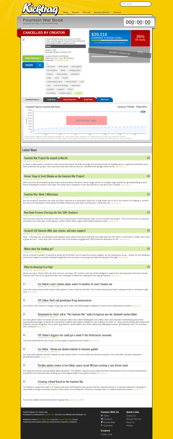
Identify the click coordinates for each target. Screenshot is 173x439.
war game (51, 66)
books (65, 78)
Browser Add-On (101, 12)
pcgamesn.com (55, 368)
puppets (50, 89)
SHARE (29, 65)
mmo (57, 78)
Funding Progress (32, 100)
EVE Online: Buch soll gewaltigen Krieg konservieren (64, 300)
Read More (121, 167)
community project (54, 82)
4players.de (54, 316)
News (65, 12)
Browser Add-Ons (133, 419)
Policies (129, 425)
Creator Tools (106, 434)
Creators (117, 12)
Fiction (48, 46)
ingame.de (53, 302)
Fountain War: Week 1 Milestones (41, 194)
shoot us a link (76, 399)
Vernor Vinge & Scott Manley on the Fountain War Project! (54, 176)
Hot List (86, 12)
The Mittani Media (61, 60)
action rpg (75, 85)
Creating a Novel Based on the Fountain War (60, 381)
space (63, 70)
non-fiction (51, 93)
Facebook (108, 419)
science (50, 74)
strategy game (74, 70)
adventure (75, 74)
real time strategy (61, 85)
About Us (130, 422)
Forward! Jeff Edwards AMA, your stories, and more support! (55, 230)
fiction (70, 89)
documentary (62, 74)
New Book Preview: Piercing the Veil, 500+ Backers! (51, 212)
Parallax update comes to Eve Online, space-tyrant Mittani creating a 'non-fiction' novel (83, 365)
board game (76, 66)
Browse (75, 12)
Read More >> (120, 59)
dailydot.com (54, 337)
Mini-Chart (105, 100)
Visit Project (33, 58)
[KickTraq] (40, 9)
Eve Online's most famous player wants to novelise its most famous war (75, 284)
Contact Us (131, 416)
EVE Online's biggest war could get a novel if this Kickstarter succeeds (75, 335)
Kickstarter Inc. (49, 415)
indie (49, 78)
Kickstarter (108, 425)
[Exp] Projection (70, 100)
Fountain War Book (65, 419)
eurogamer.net (55, 286)
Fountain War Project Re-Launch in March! (45, 158)
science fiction (71, 82)
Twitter (106, 416)
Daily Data (51, 100)
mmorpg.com (54, 384)
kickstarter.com (40, 161)
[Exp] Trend (88, 100)
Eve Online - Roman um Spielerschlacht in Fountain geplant (68, 349)
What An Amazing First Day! (38, 267)
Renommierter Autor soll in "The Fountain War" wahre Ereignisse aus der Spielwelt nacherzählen (87, 314)
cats (82, 82)
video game (63, 66)
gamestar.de (54, 351)
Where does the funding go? (39, 249)
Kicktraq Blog (109, 422)
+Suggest (78, 93)
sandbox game (65, 93)
